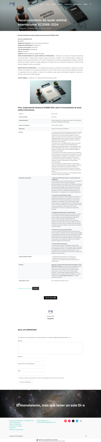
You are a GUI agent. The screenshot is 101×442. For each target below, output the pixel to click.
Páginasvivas (68, 4)
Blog (48, 4)
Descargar (35, 288)
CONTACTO (12, 428)
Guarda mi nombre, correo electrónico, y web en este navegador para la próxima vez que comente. (41, 378)
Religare (85, 4)
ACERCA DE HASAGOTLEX (16, 429)
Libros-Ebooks (77, 4)
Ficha (35, 28)
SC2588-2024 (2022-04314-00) (24, 288)
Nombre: (20, 356)
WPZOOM (89, 436)
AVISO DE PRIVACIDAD (15, 424)
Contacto (60, 4)
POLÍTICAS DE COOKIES (15, 426)
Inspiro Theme (82, 436)
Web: (19, 370)
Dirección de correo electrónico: (26, 363)
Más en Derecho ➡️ (50, 297)
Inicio (41, 4)
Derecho (53, 4)
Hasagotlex (23, 28)
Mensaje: (20, 341)
